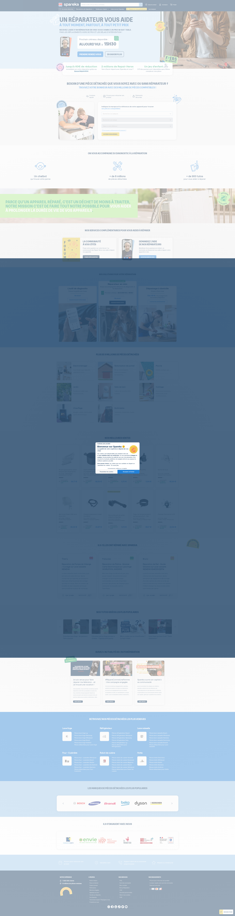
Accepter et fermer (128, 471)
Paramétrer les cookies (106, 471)
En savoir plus (115, 465)
